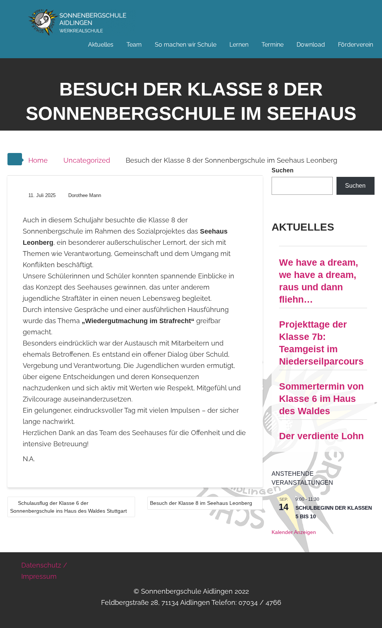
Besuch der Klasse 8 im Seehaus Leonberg (201, 503)
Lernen (238, 44)
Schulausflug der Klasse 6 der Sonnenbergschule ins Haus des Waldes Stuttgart (68, 507)
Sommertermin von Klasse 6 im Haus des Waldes (321, 398)
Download (311, 44)
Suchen (283, 170)
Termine (273, 44)
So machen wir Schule (185, 44)
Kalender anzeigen (294, 532)
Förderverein (355, 44)
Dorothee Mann (84, 195)
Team (134, 44)
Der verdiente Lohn (321, 436)
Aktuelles (100, 44)
